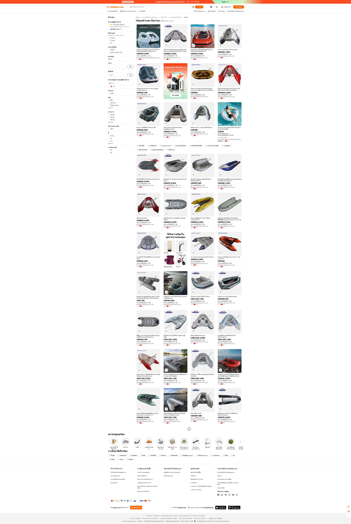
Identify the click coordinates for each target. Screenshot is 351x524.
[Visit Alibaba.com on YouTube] (233, 495)
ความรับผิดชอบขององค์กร (118, 479)
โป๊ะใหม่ (113, 455)
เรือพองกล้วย (123, 455)
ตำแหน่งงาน (114, 482)
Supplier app (182, 507)
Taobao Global (183, 515)
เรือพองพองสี (174, 455)
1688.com (157, 515)
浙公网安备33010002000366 (205, 521)
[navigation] (121, 223)
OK (130, 66)
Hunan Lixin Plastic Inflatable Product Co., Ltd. (229, 139)
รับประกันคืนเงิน (142, 476)
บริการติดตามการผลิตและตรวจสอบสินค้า (147, 487)
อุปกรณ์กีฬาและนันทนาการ (150, 17)
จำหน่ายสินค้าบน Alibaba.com (225, 472)
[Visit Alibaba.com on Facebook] (218, 495)
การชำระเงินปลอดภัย (143, 472)
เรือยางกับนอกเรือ (143, 149)
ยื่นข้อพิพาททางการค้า (197, 479)
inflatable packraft (166, 145)
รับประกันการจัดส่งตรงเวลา (145, 479)
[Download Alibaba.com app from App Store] (220, 507)
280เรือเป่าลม (153, 145)
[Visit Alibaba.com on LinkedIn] (222, 495)
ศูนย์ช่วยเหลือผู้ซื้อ (196, 472)
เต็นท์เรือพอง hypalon (188, 455)
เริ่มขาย (219, 476)
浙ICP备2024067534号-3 (222, 521)
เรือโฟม (113, 459)
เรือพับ (226, 455)
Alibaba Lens (117, 507)
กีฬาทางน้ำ (164, 17)
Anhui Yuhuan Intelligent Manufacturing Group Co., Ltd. (148, 57)
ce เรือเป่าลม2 (216, 455)
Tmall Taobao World (166, 515)
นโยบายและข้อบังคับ (143, 491)
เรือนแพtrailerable (202, 455)
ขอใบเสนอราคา (168, 476)
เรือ (234, 455)
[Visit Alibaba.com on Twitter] (226, 495)
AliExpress (149, 515)
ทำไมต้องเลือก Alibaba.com (118, 472)
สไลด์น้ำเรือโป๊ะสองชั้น (196, 145)
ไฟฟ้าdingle (171, 149)
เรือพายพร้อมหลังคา (181, 145)
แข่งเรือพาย (134, 455)
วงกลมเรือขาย (227, 145)
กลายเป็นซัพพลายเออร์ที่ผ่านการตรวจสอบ (227, 483)
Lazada (176, 515)
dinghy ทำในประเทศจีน (213, 145)
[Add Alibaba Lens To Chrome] (136, 507)
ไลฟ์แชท (193, 476)
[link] (348, 506)
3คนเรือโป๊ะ (153, 455)
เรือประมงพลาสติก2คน (157, 149)
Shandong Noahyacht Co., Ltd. (172, 57)
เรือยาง (121, 459)
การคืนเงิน (194, 482)
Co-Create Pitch (115, 476)
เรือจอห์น (131, 459)
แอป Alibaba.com (208, 507)
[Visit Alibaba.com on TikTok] (237, 495)
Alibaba (138, 17)
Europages (202, 515)
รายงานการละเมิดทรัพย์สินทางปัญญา (201, 486)
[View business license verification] (192, 521)
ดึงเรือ (143, 455)
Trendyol (195, 515)
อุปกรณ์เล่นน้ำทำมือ (175, 17)
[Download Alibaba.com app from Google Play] (234, 507)
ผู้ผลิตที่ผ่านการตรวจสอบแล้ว (172, 472)
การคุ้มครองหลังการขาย (144, 482)
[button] (193, 7)
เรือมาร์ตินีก (141, 145)
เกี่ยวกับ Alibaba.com (117, 468)
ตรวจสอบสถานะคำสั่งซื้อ (224, 479)
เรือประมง (163, 455)
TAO (190, 515)
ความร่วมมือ (220, 488)
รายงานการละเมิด (196, 489)
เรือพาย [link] (186, 17)
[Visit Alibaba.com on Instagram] (229, 495)
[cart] (217, 7)
